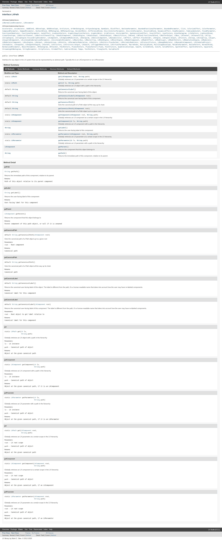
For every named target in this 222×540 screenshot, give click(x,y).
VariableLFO (114, 49)
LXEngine (156, 38)
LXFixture (182, 38)
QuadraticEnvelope (126, 47)
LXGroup (191, 38)
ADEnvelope (40, 29)
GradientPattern (59, 33)
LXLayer (212, 38)
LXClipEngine (7, 38)
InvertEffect (154, 33)
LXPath (14, 77)
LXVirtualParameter (119, 45)
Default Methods (73, 69)
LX (63, 83)
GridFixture (109, 33)
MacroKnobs (133, 45)
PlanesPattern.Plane (94, 47)
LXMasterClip (90, 40)
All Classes (50, 5)
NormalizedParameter (11, 47)
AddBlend (30, 29)
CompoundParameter (10, 31)
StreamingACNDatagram (11, 49)
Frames (28, 5)
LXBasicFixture (119, 35)
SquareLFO (208, 47)
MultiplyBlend (146, 45)
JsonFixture (167, 33)
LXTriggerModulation (100, 45)
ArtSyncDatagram (92, 29)
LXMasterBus (78, 40)
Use (26, 2)
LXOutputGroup (50, 42)
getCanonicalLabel (66, 89)
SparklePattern (195, 47)
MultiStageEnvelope (162, 45)
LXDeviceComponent (99, 38)
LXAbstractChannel (25, 35)
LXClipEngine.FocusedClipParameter (30, 38)
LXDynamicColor (115, 38)
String (81, 77)
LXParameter (29, 23)
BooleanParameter (129, 29)
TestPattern (90, 49)
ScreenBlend (148, 47)
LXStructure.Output (71, 45)
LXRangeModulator (165, 42)
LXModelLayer (160, 40)
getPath (61, 153)
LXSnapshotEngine (32, 45)
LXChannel (185, 35)
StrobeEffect (56, 49)
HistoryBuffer (122, 33)
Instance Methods (40, 69)
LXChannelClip (197, 35)
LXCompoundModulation (69, 38)
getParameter (63, 134)
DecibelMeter (80, 31)
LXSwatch (85, 45)
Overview (5, 2)
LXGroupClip (202, 38)
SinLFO (157, 47)
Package (14, 2)
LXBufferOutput (166, 35)
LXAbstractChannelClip (44, 35)
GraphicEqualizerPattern (78, 33)
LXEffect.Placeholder (142, 38)
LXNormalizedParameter (12, 23)
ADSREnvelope (52, 29)
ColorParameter (208, 29)
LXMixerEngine (117, 40)
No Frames (35, 5)
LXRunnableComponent (183, 42)
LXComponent (53, 38)
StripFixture (43, 49)
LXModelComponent (131, 40)
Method (28, 8)
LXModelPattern (174, 40)
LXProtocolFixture (148, 42)
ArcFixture (64, 29)
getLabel (62, 128)
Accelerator (7, 29)
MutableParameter (180, 45)
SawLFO (138, 47)
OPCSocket (53, 47)
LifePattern (193, 33)
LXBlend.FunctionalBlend (147, 35)
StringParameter (30, 49)
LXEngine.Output (169, 38)
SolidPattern (167, 47)
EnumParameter (179, 31)
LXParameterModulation (77, 42)
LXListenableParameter (61, 40)
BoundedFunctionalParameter (150, 29)
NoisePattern (194, 45)
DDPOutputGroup (67, 31)
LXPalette (62, 42)
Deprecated (38, 2)
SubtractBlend (70, 49)
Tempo (80, 49)
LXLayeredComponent (10, 40)
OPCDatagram (42, 47)
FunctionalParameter (30, 33)
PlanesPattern (78, 47)
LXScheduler (7, 45)
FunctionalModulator (11, 33)
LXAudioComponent (63, 35)
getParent (62, 147)
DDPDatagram (54, 31)
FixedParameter (208, 31)
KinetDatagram (180, 33)
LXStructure (56, 45)
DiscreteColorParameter (114, 31)
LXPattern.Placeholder (109, 42)
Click (183, 29)
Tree (30, 2)
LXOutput (38, 42)
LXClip (207, 35)
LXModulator (206, 40)
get (59, 77)
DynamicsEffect (164, 31)
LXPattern (93, 42)
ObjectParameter (29, 47)
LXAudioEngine (79, 35)
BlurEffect (115, 29)
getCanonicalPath (65, 102)
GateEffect (45, 33)
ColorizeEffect (193, 29)
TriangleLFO (102, 49)
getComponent (63, 115)
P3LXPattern (65, 47)
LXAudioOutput (105, 35)
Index (46, 2)
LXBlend (131, 35)
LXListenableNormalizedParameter (35, 40)
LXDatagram (84, 38)
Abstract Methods (57, 69)
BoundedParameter (171, 29)
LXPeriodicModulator (129, 42)
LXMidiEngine (103, 40)
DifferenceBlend (95, 31)
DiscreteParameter (134, 31)
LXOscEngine (28, 42)
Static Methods (23, 69)
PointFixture (110, 47)
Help (50, 2)
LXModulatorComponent (11, 42)
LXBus (176, 35)
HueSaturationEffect (139, 33)
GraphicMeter (96, 33)
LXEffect (127, 38)
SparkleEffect (181, 47)
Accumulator (19, 29)
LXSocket (45, 45)
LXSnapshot (19, 45)
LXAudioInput (92, 35)
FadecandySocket (193, 31)
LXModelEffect (147, 40)
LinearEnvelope (8, 35)
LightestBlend (206, 33)
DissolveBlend (150, 31)
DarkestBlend (41, 31)
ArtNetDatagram (77, 29)
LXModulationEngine (191, 40)
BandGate (105, 29)
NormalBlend (207, 45)
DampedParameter (27, 31)
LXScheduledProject (202, 42)
